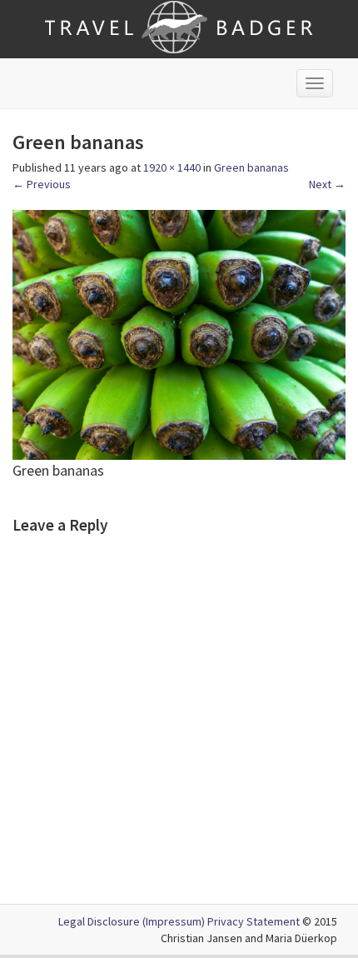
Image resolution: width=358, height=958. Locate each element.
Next (327, 184)
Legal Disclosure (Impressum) (131, 921)
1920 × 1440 (172, 167)
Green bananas (251, 167)
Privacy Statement (253, 921)
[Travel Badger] (179, 25)
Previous (41, 184)
